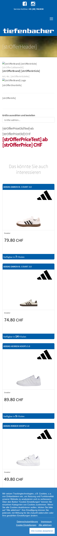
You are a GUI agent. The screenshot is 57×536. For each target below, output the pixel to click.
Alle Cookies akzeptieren (42, 530)
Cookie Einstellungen (26, 525)
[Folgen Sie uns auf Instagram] (32, 3)
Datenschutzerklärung (27, 521)
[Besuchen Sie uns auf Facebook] (24, 3)
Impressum (46, 521)
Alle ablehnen (45, 525)
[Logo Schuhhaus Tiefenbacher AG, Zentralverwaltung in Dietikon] (28, 30)
